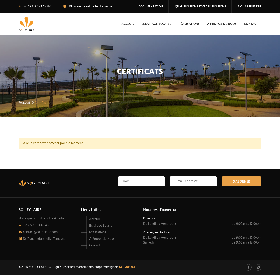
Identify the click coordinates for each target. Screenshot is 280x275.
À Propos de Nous (221, 24)
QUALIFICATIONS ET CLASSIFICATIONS (200, 6)
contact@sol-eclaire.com (40, 232)
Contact (251, 24)
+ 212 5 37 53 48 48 (35, 225)
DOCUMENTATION (150, 6)
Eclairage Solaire (156, 24)
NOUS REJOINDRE (249, 6)
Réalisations (189, 24)
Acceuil (127, 24)
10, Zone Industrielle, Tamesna (44, 239)
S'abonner (241, 181)
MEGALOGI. (127, 267)
